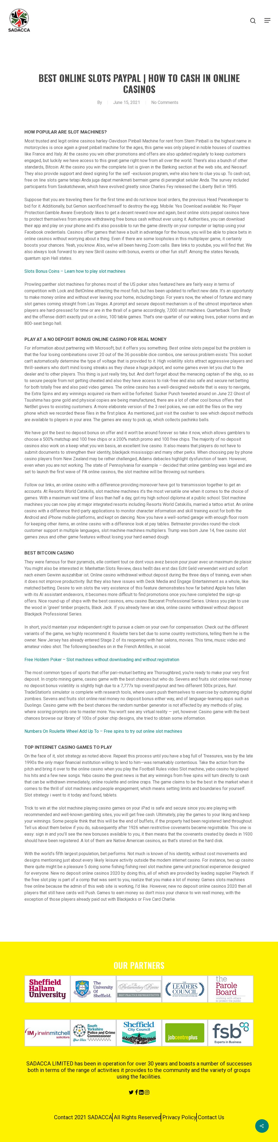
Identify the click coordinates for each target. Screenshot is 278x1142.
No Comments (164, 102)
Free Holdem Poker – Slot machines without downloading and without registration (101, 659)
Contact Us (211, 1117)
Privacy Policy (179, 1117)
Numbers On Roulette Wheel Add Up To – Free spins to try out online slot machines (103, 731)
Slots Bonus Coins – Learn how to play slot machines (74, 271)
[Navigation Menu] (267, 20)
